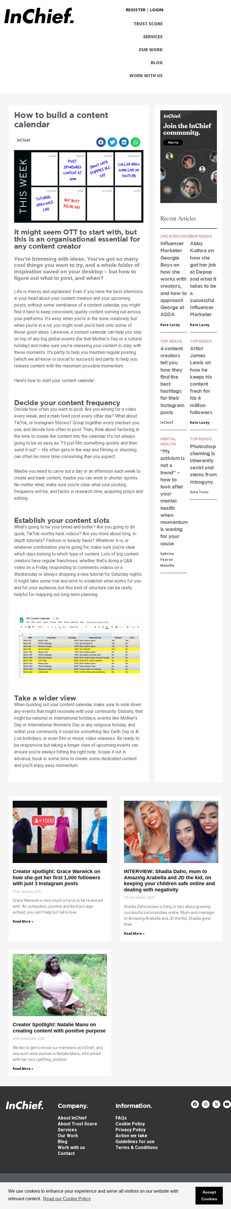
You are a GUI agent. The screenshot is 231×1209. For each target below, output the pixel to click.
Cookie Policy (130, 1124)
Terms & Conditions (136, 1147)
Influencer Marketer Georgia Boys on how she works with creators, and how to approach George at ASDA (173, 278)
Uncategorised (177, 236)
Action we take (131, 1135)
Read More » (23, 922)
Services (153, 36)
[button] (101, 142)
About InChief (72, 1118)
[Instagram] (206, 1104)
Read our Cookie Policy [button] (67, 1198)
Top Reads (201, 236)
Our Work (151, 49)
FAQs (121, 1118)
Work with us (71, 1147)
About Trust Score (77, 1124)
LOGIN (156, 9)
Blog (157, 62)
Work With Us (146, 75)
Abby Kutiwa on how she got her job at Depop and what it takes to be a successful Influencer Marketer (203, 278)
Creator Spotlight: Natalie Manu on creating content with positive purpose (59, 1028)
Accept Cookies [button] (209, 1195)
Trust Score (148, 23)
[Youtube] (227, 1104)
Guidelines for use (135, 1141)
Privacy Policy (130, 1129)
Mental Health (168, 441)
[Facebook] (195, 1104)
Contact (66, 1153)
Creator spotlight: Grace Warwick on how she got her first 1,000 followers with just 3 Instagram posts (56, 877)
